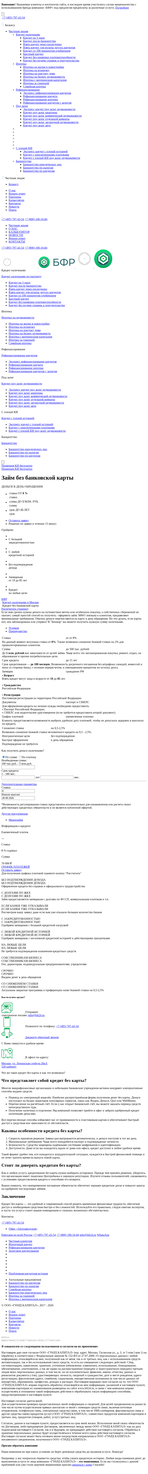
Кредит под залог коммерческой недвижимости (52, 115)
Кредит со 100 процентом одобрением (46, 50)
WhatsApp (103, 1234)
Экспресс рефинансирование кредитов (47, 93)
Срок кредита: (10, 770)
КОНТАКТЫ (17, 241)
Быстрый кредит (33, 54)
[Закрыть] (2, 14)
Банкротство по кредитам (39, 170)
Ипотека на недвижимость (17, 317)
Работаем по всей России (16, 1234)
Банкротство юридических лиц (42, 164)
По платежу (29, 757)
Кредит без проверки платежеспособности (49, 57)
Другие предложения (14, 813)
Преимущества (18, 631)
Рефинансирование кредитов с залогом (47, 102)
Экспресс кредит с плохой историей (45, 151)
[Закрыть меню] (2, 462)
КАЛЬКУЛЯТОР (19, 231)
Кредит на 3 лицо (34, 37)
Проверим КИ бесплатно (16, 465)
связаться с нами (82, 1464)
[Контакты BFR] (13, 1057)
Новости (14, 206)
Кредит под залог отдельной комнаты (46, 118)
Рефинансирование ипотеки (40, 99)
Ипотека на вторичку (36, 70)
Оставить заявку (19, 520)
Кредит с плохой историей (17, 418)
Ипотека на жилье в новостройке (43, 67)
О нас (12, 190)
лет (38, 777)
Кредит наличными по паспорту (21, 276)
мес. (76, 777)
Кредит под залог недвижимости (21, 383)
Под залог (22, 106)
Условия (14, 627)
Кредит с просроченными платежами (46, 154)
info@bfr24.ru (36, 1015)
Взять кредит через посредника (42, 44)
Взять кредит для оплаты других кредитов (49, 47)
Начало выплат (10, 794)
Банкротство (23, 161)
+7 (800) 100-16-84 (67, 1234)
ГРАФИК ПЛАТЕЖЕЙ (15, 866)
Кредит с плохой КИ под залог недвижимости (51, 157)
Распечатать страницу (15, 608)
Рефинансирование (28, 89)
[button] (19, 784)
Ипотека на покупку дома (39, 73)
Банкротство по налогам (38, 167)
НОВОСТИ (16, 235)
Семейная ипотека (34, 86)
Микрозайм (16, 819)
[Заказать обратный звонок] (13, 1037)
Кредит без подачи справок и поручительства (51, 60)
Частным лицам (18, 31)
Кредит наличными (28, 34)
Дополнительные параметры (19, 784)
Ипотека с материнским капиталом (45, 80)
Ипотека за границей (36, 83)
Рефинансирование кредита (40, 96)
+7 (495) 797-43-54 (67, 1026)
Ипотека (21, 63)
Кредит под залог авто (37, 125)
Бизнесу (14, 184)
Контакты (15, 203)
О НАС (13, 228)
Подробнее (122, 7)
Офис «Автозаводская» (23, 1228)
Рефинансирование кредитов (19, 355)
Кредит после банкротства (39, 41)
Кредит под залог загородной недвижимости (51, 122)
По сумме (11, 757)
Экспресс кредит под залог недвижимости (49, 109)
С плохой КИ (24, 148)
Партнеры (15, 196)
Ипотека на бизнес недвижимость (44, 76)
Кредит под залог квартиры (40, 112)
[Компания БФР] (2, 216)
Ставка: (6, 787)
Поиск (13, 209)
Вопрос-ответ (17, 193)
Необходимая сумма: (14, 760)
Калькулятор (16, 200)
